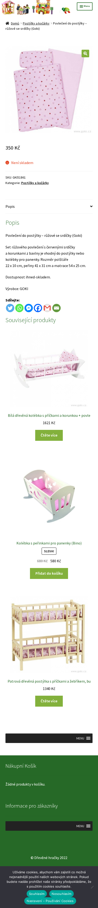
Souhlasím (36, 894)
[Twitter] (10, 308)
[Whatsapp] (19, 308)
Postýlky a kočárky (36, 23)
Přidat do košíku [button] (49, 573)
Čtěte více (49, 435)
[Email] (56, 308)
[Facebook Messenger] (28, 308)
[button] (85, 53)
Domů (15, 23)
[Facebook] (38, 308)
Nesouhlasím (61, 894)
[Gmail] (47, 308)
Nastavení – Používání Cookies (50, 901)
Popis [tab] (10, 206)
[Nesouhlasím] (92, 887)
